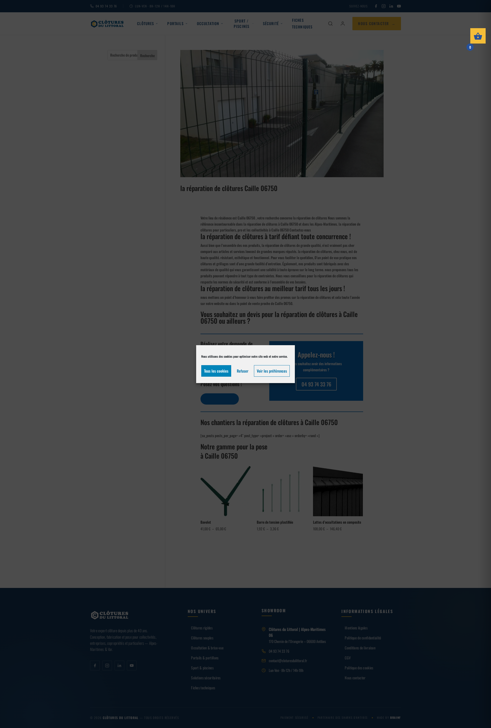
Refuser (242, 371)
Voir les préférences (272, 371)
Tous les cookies (216, 371)
